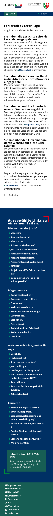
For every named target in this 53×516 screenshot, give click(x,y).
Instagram (13, 513)
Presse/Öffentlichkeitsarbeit (26, 261)
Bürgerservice (16, 290)
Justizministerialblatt (22, 257)
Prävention (17, 324)
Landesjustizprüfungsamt (25, 370)
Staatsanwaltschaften (23, 362)
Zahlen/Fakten (19, 393)
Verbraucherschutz (21, 307)
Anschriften (17, 382)
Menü (12, 13)
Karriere (13, 403)
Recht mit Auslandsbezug (24, 311)
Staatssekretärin (20, 236)
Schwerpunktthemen (22, 245)
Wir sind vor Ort (19, 442)
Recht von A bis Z (20, 332)
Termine (15, 336)
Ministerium (17, 241)
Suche (44, 13)
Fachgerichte (18, 357)
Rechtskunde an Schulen (24, 328)
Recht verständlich (21, 294)
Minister (15, 232)
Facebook (13, 499)
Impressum (31, 124)
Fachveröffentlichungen (24, 253)
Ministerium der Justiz (22, 228)
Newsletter (13, 495)
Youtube (13, 506)
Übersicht (24, 69)
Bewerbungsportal (21, 411)
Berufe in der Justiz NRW (24, 407)
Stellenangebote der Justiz (25, 438)
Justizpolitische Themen (24, 249)
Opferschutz (17, 315)
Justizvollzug (17, 366)
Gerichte (15, 353)
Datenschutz (14, 488)
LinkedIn (13, 509)
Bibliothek (16, 319)
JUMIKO (15, 266)
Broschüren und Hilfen (23, 299)
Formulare (16, 303)
